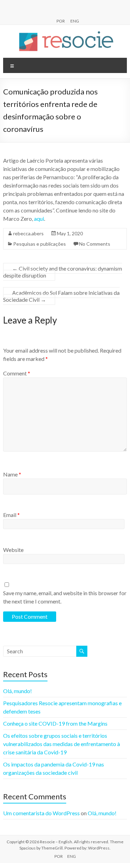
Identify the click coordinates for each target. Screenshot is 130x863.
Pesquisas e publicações (39, 244)
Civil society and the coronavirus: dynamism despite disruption (62, 272)
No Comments (94, 244)
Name (12, 474)
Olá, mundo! (17, 691)
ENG (74, 20)
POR (61, 20)
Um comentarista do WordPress (41, 813)
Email (11, 514)
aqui (39, 218)
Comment (16, 373)
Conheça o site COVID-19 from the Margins (55, 723)
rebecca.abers (28, 233)
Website (13, 549)
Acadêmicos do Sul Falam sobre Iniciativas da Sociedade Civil (61, 296)
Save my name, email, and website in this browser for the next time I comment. (65, 597)
